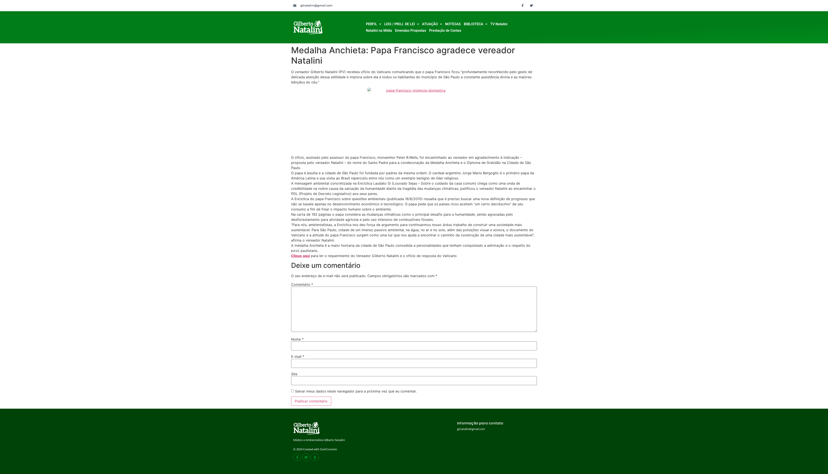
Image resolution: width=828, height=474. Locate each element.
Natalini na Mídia (379, 30)
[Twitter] (531, 5)
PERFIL (371, 24)
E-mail (297, 356)
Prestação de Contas (445, 30)
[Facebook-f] (522, 5)
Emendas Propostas (410, 30)
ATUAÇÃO (430, 24)
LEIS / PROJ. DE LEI (399, 24)
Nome (297, 339)
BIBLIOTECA (473, 24)
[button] (373, 24)
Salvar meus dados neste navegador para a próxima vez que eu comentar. (356, 391)
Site (294, 374)
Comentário (302, 284)
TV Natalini (498, 24)
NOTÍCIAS (453, 24)
